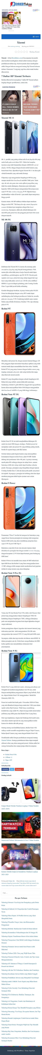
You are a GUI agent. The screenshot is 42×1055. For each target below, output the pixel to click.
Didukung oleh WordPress (15, 1051)
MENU (37, 37)
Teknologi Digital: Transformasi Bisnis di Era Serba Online (19, 936)
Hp (14, 881)
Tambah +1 (19, 769)
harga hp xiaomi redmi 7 (13, 883)
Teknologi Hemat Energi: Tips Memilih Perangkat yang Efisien (20, 1008)
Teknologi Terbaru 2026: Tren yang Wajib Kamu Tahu (18, 953)
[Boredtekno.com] (21, 4)
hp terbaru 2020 (25, 883)
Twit (12, 769)
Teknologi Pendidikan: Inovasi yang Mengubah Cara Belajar (20, 978)
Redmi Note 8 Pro (11, 754)
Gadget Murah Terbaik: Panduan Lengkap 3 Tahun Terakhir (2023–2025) (20, 807)
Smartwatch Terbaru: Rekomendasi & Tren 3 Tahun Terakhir (20, 840)
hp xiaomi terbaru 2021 (19, 885)
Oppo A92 (8, 760)
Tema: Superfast (30, 1051)
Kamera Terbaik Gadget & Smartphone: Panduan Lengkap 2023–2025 (19, 873)
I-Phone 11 (8, 757)
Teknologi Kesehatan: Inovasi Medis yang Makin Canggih (19, 974)
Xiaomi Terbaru (6, 740)
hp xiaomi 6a (33, 883)
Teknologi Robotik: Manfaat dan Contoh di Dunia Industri (19, 929)
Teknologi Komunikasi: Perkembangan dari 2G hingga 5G (19, 932)
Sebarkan (5, 769)
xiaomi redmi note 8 (31, 885)
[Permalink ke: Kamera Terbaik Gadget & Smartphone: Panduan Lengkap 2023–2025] (21, 857)
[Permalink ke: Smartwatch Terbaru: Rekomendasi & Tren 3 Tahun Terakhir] (21, 825)
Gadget (10, 881)
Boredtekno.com (17, 58)
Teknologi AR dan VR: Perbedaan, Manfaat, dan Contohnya (20, 970)
